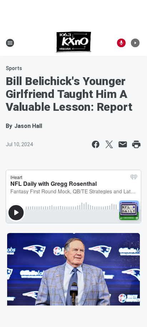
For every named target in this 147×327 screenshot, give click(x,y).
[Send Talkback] (121, 43)
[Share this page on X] (109, 144)
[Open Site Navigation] (10, 43)
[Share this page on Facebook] (96, 144)
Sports (14, 68)
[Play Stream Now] (135, 43)
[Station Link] (74, 42)
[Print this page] (136, 144)
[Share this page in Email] (123, 144)
